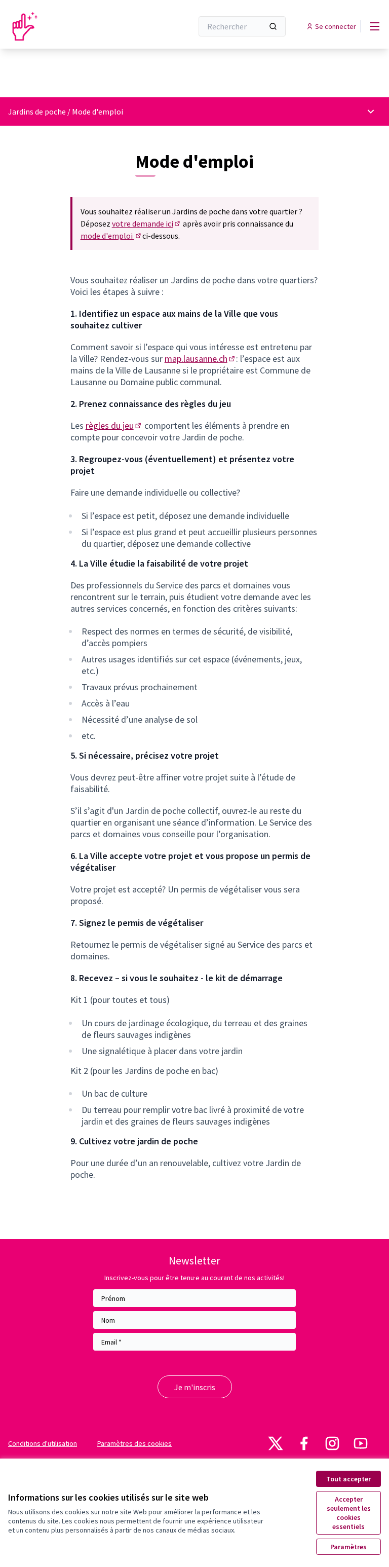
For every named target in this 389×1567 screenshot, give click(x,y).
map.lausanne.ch (201, 358)
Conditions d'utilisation (42, 1443)
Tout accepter (348, 1478)
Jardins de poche (37, 111)
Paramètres (348, 1546)
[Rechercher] (273, 26)
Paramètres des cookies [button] (134, 1443)
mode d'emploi (111, 236)
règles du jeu (114, 425)
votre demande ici (146, 223)
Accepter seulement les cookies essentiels (349, 1513)
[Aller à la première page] (75, 26)
